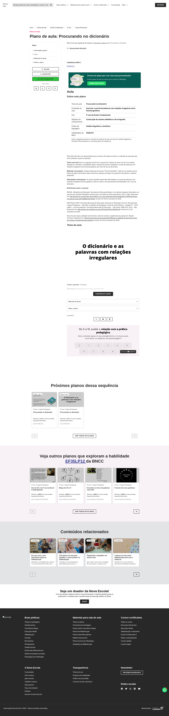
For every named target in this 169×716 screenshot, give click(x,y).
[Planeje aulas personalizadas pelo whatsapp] (164, 690)
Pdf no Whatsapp (46, 79)
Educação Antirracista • (129, 625)
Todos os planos (78, 622)
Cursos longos (126, 644)
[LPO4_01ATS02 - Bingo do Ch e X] (71, 475)
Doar (84, 601)
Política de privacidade (81, 678)
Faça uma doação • (31, 688)
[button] (136, 511)
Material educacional (80, 638)
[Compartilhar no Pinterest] (55, 88)
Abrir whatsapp (96, 83)
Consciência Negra (31, 628)
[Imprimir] (36, 88)
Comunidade (115, 5)
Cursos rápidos (126, 641)
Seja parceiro (29, 685)
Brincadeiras (29, 641)
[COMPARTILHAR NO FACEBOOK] (103, 319)
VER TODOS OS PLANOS (84, 511)
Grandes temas (30, 625)
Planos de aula (41, 27)
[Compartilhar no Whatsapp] (42, 88)
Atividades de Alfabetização (82, 644)
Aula (35, 54)
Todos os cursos (126, 622)
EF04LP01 (45, 499)
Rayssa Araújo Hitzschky (78, 48)
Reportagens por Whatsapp (34, 657)
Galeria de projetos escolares (35, 654)
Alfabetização (29, 634)
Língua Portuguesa (81, 27)
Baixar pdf (46, 74)
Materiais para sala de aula (80, 5)
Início (31, 27)
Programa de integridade (81, 675)
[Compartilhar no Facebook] (49, 88)
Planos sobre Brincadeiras (82, 634)
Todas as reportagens (32, 622)
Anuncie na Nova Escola (33, 694)
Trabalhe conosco (31, 682)
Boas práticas (62, 5)
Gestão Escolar (30, 647)
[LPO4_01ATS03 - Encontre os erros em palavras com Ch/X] (98, 475)
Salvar (46, 69)
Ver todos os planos (84, 436)
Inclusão (28, 638)
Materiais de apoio (40, 58)
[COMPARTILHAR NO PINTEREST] (110, 319)
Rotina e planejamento (129, 638)
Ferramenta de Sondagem (82, 625)
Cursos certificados (100, 5)
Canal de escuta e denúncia (82, 682)
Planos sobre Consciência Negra (84, 628)
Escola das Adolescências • (34, 650)
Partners (28, 691)
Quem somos (29, 678)
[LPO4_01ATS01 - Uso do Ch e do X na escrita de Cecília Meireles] (43, 475)
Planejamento (29, 644)
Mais (124, 5)
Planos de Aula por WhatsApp (84, 641)
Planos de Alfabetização (81, 631)
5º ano (69, 27)
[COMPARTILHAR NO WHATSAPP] (96, 319)
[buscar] (51, 5)
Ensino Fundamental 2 (129, 634)
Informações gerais (40, 50)
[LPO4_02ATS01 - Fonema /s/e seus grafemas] (126, 475)
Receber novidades (132, 672)
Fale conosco (29, 675)
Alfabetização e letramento (130, 631)
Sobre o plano (39, 62)
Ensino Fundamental (56, 27)
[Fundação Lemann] (158, 708)
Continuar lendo (103, 294)
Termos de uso (78, 672)
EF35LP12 (70, 66)
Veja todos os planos (100, 43)
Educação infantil (31, 631)
